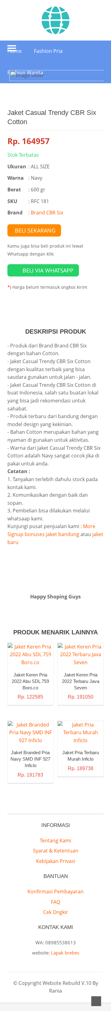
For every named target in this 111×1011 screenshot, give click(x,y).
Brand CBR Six (47, 212)
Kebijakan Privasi (55, 861)
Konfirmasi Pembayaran (55, 891)
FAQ (55, 902)
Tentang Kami (55, 840)
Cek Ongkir (55, 912)
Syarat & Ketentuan (55, 850)
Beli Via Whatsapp (48, 270)
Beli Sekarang (35, 230)
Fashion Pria (48, 51)
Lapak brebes (65, 953)
